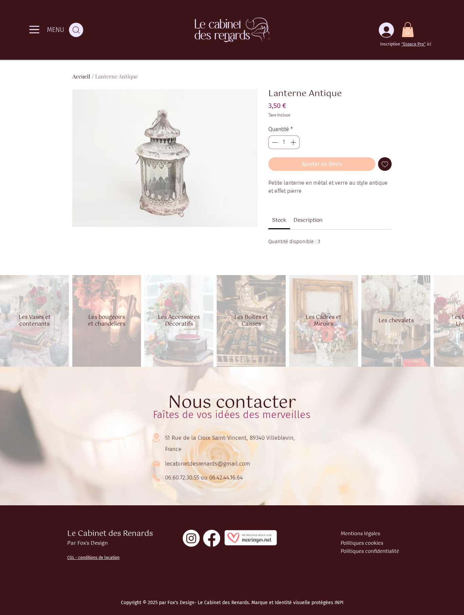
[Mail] (156, 463)
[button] (407, 29)
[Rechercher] (76, 30)
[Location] (156, 437)
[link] (279, 220)
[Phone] (156, 477)
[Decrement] (274, 142)
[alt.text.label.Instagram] (191, 538)
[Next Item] (452, 320)
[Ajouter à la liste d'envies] (385, 164)
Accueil (81, 76)
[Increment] (294, 142)
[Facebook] (211, 538)
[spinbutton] (284, 142)
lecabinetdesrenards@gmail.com (207, 463)
